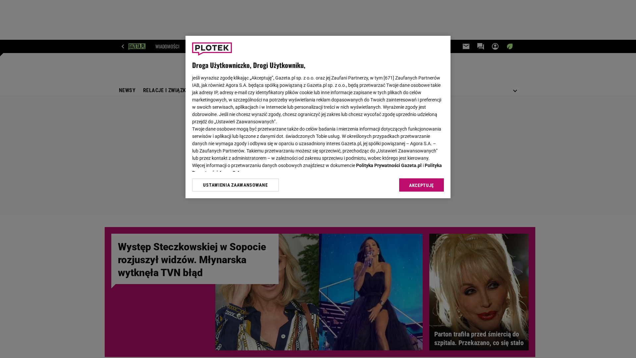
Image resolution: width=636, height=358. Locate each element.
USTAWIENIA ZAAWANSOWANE (235, 185)
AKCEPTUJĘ (421, 185)
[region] (318, 117)
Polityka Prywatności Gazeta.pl (389, 165)
